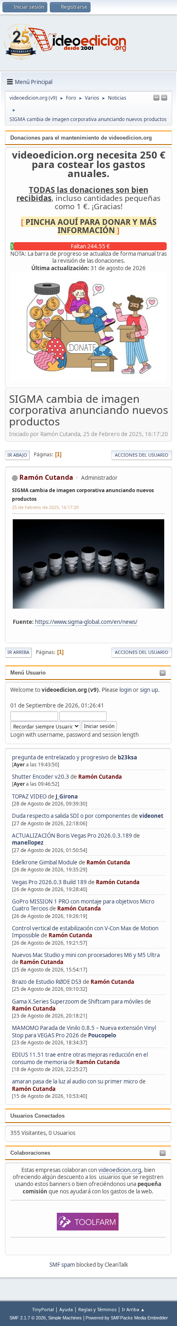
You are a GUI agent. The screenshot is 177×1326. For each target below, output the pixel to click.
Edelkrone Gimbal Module (44, 862)
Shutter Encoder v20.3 (40, 776)
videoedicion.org (119, 1170)
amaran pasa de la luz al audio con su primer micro (75, 1081)
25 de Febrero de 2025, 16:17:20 (45, 507)
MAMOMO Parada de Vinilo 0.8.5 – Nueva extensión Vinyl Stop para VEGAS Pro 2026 (84, 1031)
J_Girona (67, 796)
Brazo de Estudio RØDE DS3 (47, 981)
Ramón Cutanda (100, 776)
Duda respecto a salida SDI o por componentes (71, 815)
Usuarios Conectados (37, 1116)
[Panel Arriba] (164, 98)
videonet (151, 815)
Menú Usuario (28, 673)
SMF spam (62, 1264)
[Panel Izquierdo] (156, 98)
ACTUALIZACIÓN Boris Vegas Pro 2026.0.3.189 (72, 835)
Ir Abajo (17, 455)
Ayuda (66, 1309)
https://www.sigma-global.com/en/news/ (86, 622)
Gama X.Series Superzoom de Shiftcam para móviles (77, 1001)
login (125, 689)
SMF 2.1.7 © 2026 (27, 1317)
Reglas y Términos (97, 1309)
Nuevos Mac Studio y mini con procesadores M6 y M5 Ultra (86, 955)
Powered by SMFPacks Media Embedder (127, 1317)
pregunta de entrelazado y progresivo (60, 757)
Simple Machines (65, 1317)
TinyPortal (43, 1309)
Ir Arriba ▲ (133, 1309)
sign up (149, 689)
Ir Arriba (18, 652)
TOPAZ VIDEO (29, 796)
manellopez (28, 842)
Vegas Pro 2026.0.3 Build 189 (49, 882)
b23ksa (127, 757)
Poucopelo (102, 1035)
